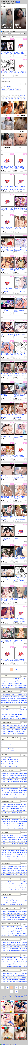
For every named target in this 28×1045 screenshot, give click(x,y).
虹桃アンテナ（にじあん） (8, 770)
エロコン (2, 419)
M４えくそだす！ (17, 358)
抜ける (17, 95)
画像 (2, 95)
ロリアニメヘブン (6, 785)
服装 (9, 98)
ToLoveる (3, 86)
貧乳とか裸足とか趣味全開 (5, 358)
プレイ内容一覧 (22, 95)
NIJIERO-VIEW (16, 252)
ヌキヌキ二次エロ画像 (4, 273)
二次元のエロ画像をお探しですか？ (10, 923)
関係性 (3, 98)
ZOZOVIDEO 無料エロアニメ (5, 171)
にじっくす (4, 675)
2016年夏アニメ (18, 89)
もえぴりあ (16, 562)
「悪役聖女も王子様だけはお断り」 (15, 995)
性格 (15, 98)
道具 (24, 98)
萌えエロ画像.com (4, 399)
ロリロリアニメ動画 (6, 894)
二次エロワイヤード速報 (7, 801)
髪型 (6, 98)
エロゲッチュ (5, 954)
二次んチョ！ (5, 970)
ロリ (5, 95)
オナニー (12, 95)
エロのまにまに (5, 939)
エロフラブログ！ (17, 582)
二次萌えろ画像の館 (6, 722)
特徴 (12, 98)
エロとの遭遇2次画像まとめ (8, 908)
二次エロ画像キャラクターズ (5, 252)
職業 (18, 98)
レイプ (9, 95)
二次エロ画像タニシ (6, 706)
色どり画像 (4, 754)
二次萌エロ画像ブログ (17, 232)
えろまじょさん (3, 232)
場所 (21, 98)
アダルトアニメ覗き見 (7, 691)
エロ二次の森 (5, 816)
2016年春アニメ (11, 89)
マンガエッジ (4, 995)
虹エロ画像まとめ (6, 863)
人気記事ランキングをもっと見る (8, 78)
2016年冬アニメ (4, 89)
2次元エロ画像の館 (6, 878)
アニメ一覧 (8, 86)
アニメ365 (4, 847)
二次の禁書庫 (5, 832)
